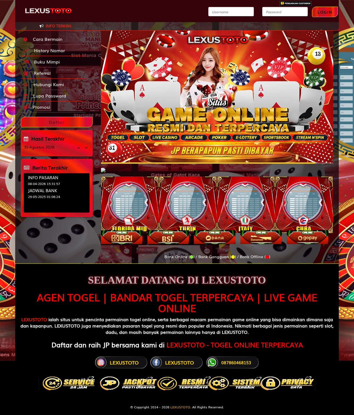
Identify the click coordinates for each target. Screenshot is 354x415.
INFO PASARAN (43, 177)
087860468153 (236, 362)
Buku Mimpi (45, 61)
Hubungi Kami (47, 84)
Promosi (40, 107)
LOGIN (324, 12)
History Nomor (48, 50)
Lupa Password (48, 95)
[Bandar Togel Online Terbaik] (103, 167)
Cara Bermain (46, 39)
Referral (41, 73)
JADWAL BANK (42, 190)
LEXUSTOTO (34, 319)
